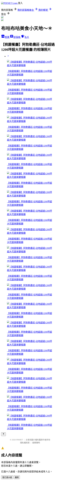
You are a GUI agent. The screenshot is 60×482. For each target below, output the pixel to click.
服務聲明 (36, 443)
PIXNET (19, 440)
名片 (26, 37)
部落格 (17, 37)
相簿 (7, 37)
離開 (17, 477)
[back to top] (3, 434)
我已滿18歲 (7, 477)
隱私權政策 (25, 443)
